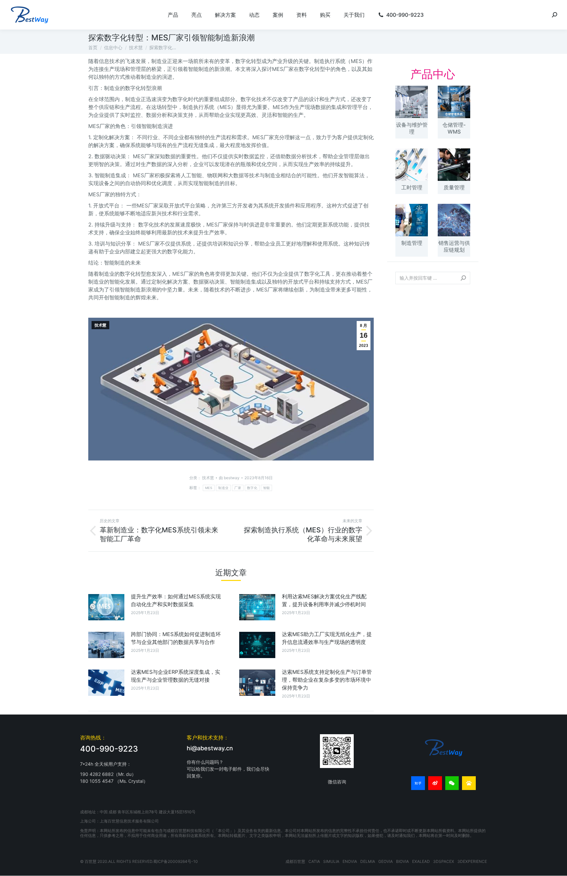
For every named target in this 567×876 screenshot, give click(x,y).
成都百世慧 (295, 861)
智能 (266, 488)
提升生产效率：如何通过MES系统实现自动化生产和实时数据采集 (176, 600)
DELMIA (367, 861)
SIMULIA (331, 861)
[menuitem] (173, 15)
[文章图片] (106, 607)
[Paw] (469, 783)
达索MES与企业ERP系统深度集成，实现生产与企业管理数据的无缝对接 (175, 676)
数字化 (252, 488)
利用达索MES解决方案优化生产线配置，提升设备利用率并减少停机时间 (324, 600)
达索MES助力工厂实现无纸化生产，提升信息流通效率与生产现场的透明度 (327, 638)
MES (209, 488)
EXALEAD (421, 861)
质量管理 (454, 187)
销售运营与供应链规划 (454, 246)
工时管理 (411, 187)
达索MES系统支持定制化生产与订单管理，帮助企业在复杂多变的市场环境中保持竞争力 (327, 680)
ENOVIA (350, 861)
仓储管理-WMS (454, 128)
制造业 (223, 488)
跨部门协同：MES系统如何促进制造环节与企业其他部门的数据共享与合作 (176, 638)
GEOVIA (385, 861)
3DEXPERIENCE (472, 861)
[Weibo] (435, 783)
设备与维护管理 (412, 128)
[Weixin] (452, 783)
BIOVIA (402, 861)
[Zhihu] (418, 783)
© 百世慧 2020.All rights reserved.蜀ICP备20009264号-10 (139, 861)
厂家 (237, 488)
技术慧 (100, 325)
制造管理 (411, 243)
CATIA (314, 861)
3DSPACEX (443, 861)
